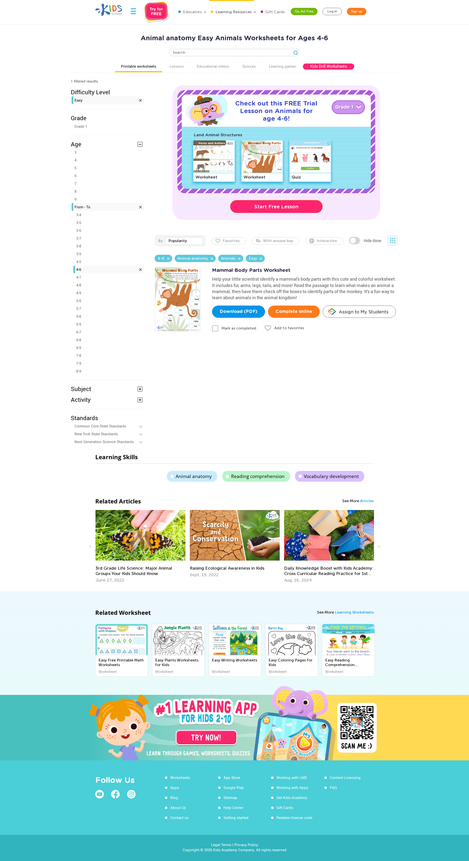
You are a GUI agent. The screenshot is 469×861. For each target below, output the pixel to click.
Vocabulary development (331, 476)
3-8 (78, 246)
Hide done (372, 240)
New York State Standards (96, 433)
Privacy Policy (246, 844)
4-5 (78, 261)
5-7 (78, 308)
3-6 (78, 230)
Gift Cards (274, 12)
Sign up (356, 11)
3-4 (78, 214)
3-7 (78, 238)
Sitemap (230, 797)
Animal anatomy (194, 476)
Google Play (234, 787)
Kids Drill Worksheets (328, 66)
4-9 (78, 292)
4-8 (78, 285)
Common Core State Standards (100, 426)
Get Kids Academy (292, 797)
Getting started (236, 817)
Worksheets (180, 777)
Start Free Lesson (276, 207)
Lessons (177, 66)
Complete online (294, 311)
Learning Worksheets (354, 612)
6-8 (78, 339)
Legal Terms (221, 844)
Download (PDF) (238, 311)
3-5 (78, 222)
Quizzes (249, 66)
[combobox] (184, 241)
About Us (178, 807)
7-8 (78, 355)
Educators (192, 12)
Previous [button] (90, 546)
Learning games (282, 66)
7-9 (78, 363)
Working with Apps (292, 787)
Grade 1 (81, 126)
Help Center (233, 807)
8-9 (78, 371)
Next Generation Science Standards (104, 441)
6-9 (78, 347)
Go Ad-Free (304, 11)
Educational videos (213, 66)
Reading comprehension (258, 476)
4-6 (78, 269)
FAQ (333, 787)
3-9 (78, 253)
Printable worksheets (138, 66)
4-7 (78, 277)
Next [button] (378, 546)
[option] (186, 543)
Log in (332, 11)
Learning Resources (233, 12)
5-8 (78, 316)
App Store (232, 777)
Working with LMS (292, 777)
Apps (174, 787)
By (160, 240)
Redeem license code (294, 817)
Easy (79, 100)
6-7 (78, 332)
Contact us (179, 817)
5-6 (78, 300)
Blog (174, 797)
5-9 (78, 324)
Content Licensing (345, 777)
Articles (367, 501)
